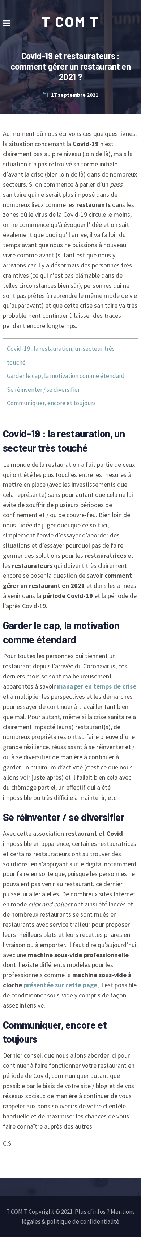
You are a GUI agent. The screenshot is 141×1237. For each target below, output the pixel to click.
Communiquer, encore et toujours (51, 403)
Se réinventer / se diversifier (43, 390)
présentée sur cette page (60, 985)
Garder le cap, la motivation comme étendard (66, 376)
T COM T (70, 21)
